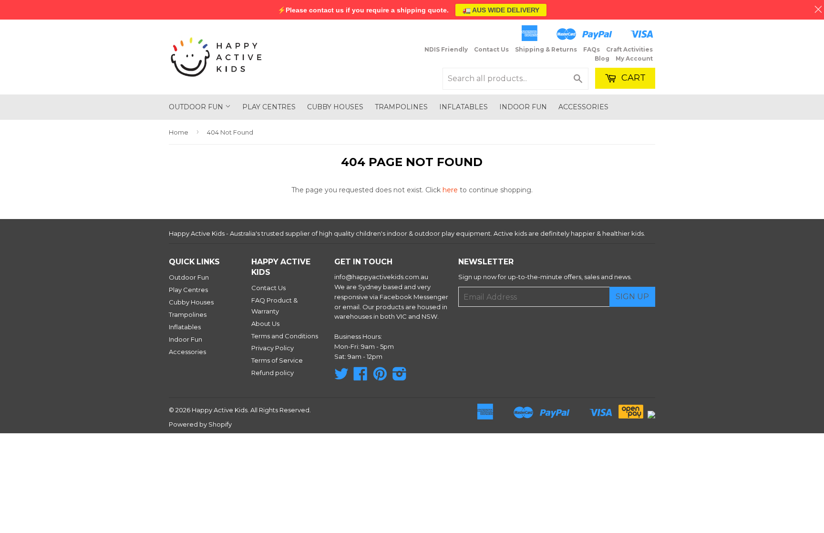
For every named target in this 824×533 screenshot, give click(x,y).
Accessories (583, 107)
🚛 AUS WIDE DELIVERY (501, 10)
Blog (602, 58)
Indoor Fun (523, 107)
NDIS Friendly (446, 49)
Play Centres (269, 107)
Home (178, 132)
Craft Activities (629, 49)
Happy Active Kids (219, 410)
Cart (632, 78)
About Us (265, 323)
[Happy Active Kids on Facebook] (360, 377)
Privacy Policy (272, 348)
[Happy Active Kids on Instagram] (399, 377)
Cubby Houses (335, 107)
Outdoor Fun (197, 107)
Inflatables (463, 107)
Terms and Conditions (284, 336)
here (450, 190)
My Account (634, 58)
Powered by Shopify (200, 424)
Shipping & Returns (546, 49)
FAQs (591, 49)
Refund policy (272, 372)
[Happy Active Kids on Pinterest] (380, 377)
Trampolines (401, 107)
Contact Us (491, 49)
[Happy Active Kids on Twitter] (341, 377)
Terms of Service (277, 360)
